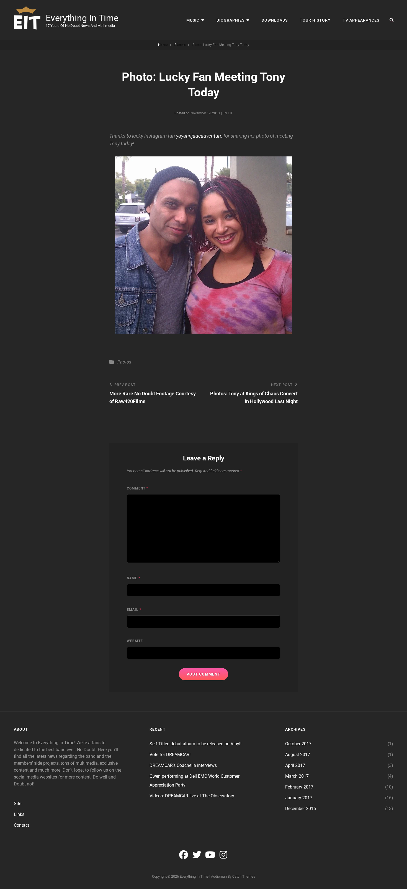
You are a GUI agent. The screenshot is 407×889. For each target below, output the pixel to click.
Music (192, 20)
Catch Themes (243, 876)
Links (19, 814)
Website (135, 641)
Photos (179, 45)
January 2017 (298, 797)
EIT (230, 113)
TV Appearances (361, 20)
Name (133, 578)
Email (134, 610)
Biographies (230, 20)
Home (162, 45)
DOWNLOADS (275, 20)
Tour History (315, 20)
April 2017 (295, 765)
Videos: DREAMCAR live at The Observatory (192, 795)
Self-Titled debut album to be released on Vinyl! (195, 743)
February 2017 (299, 787)
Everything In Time (82, 18)
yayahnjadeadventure (199, 136)
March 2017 (297, 776)
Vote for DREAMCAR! (170, 754)
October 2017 (298, 743)
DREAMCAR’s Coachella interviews (183, 765)
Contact (21, 825)
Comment (137, 488)
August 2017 (297, 754)
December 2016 (300, 808)
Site (17, 803)
